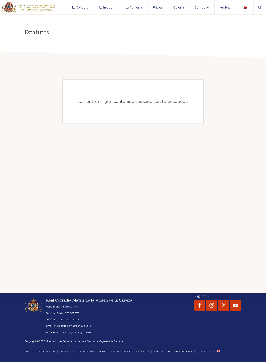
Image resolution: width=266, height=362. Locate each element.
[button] (260, 7)
